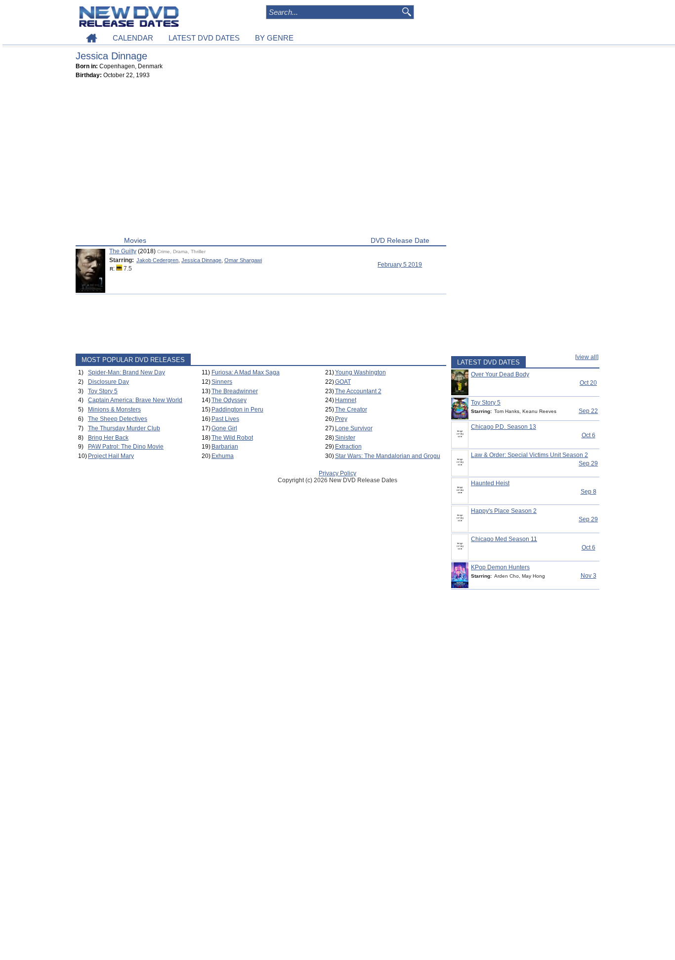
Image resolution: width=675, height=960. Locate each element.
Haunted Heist (490, 483)
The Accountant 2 (358, 391)
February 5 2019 (400, 264)
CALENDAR (133, 38)
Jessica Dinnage (201, 260)
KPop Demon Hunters (500, 567)
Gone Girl (224, 428)
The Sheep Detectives (117, 418)
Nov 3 (588, 575)
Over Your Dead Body (500, 374)
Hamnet (345, 400)
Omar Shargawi (243, 260)
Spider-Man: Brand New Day (126, 372)
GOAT (343, 381)
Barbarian (224, 446)
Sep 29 (588, 463)
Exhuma (222, 456)
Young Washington (360, 372)
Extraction (348, 446)
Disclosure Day (108, 381)
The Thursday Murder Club (124, 428)
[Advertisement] (261, 160)
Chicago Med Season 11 (504, 539)
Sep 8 (588, 491)
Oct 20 (588, 382)
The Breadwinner (234, 391)
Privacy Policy (337, 473)
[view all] (586, 357)
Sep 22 (588, 411)
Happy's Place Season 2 (504, 510)
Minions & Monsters (114, 409)
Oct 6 (588, 435)
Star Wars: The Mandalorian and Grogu (387, 456)
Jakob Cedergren (157, 260)
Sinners (221, 381)
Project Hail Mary (111, 456)
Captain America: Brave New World (135, 400)
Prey (341, 418)
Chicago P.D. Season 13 (503, 426)
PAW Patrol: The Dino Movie (126, 446)
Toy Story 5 (103, 391)
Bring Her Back (108, 437)
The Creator (351, 409)
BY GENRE (274, 38)
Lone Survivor (354, 428)
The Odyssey (229, 400)
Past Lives (225, 418)
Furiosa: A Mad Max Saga (245, 372)
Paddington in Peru (237, 409)
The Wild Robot (232, 437)
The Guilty (122, 251)
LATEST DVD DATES (204, 38)
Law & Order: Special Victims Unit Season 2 (529, 455)
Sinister (345, 437)
